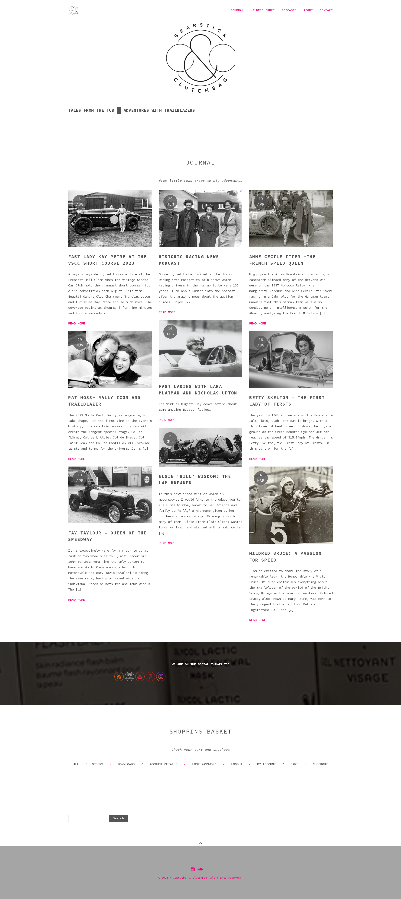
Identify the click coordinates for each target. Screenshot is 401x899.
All (76, 764)
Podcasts (289, 10)
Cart (294, 764)
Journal (237, 10)
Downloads (126, 764)
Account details (163, 764)
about (308, 10)
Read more (76, 323)
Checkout (320, 764)
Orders (97, 764)
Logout (236, 764)
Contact (326, 10)
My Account (266, 764)
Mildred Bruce (263, 10)
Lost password (204, 764)
